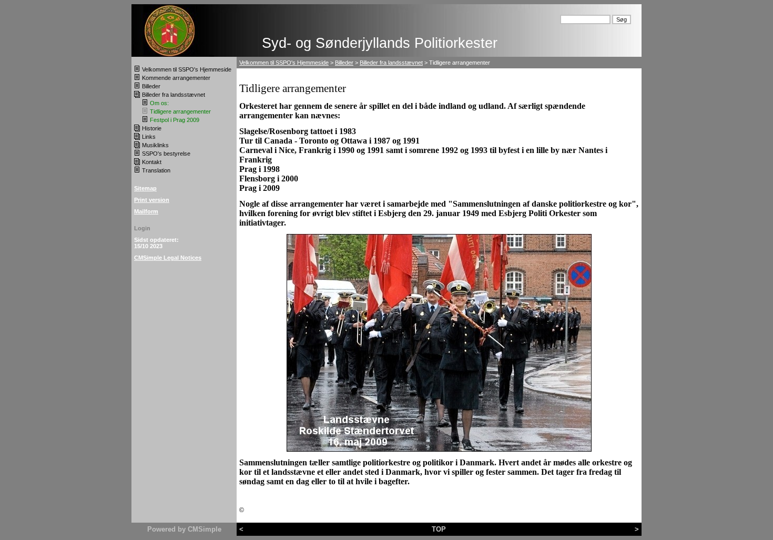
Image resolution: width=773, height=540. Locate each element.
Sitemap (145, 188)
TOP (439, 529)
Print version (151, 200)
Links (149, 137)
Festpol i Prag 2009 (174, 120)
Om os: (159, 103)
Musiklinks (155, 145)
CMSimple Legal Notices (167, 257)
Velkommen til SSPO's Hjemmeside (186, 69)
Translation (156, 170)
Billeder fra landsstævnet (173, 94)
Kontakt (151, 162)
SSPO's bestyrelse (166, 153)
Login (142, 228)
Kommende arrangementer (176, 78)
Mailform (146, 211)
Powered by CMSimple (184, 529)
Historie (151, 128)
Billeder (151, 86)
